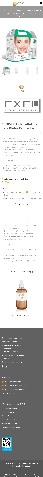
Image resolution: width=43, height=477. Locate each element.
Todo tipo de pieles (33, 198)
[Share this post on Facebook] (15, 204)
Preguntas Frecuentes (10, 408)
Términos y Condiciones (11, 427)
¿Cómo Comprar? (8, 420)
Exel (12, 198)
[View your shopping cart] (39, 3)
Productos (22, 474)
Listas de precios (8, 393)
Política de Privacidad (10, 424)
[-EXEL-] (21, 102)
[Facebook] (3, 366)
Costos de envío (8, 416)
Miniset (8, 13)
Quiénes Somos (10, 474)
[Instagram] (6, 366)
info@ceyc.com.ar (11, 351)
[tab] (21, 219)
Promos (32, 474)
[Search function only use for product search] (35, 3)
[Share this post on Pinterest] (24, 204)
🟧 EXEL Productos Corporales (14, 385)
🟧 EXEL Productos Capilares (13, 389)
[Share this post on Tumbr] (27, 204)
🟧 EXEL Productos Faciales (20, 10)
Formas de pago (8, 412)
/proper (28, 466)
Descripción (21, 219)
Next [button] (35, 45)
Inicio (4, 10)
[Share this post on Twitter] (19, 204)
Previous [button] (7, 45)
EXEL (21, 318)
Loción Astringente (21, 316)
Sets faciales (20, 198)
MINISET (37, 10)
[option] (21, 45)
